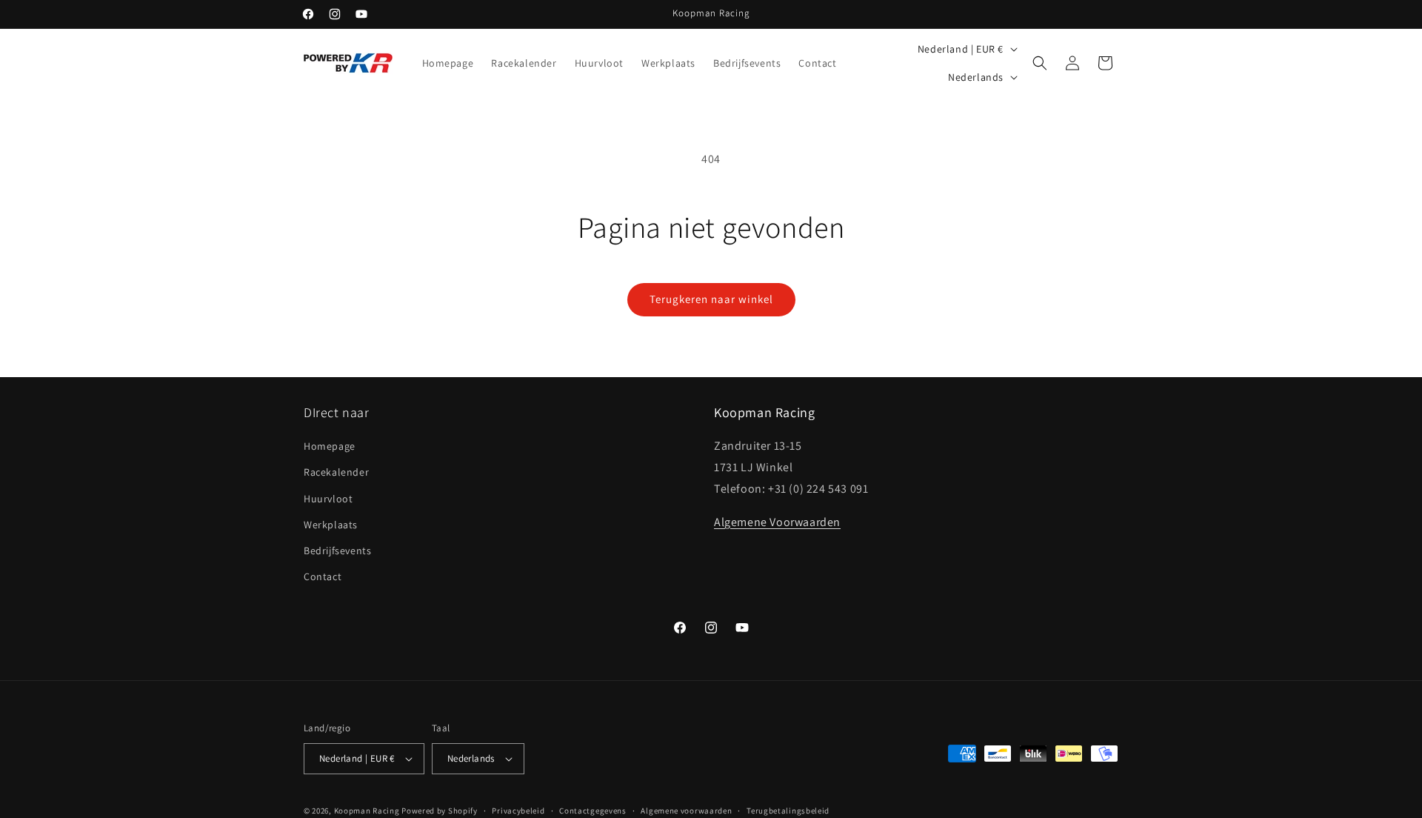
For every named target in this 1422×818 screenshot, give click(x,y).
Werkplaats (331, 524)
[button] (1040, 63)
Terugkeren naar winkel (711, 299)
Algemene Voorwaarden (777, 522)
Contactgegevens (593, 810)
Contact (322, 576)
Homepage (330, 446)
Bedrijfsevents (337, 550)
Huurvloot (328, 498)
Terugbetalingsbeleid (788, 810)
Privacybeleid (518, 810)
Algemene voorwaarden (686, 810)
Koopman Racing (367, 810)
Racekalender (336, 472)
